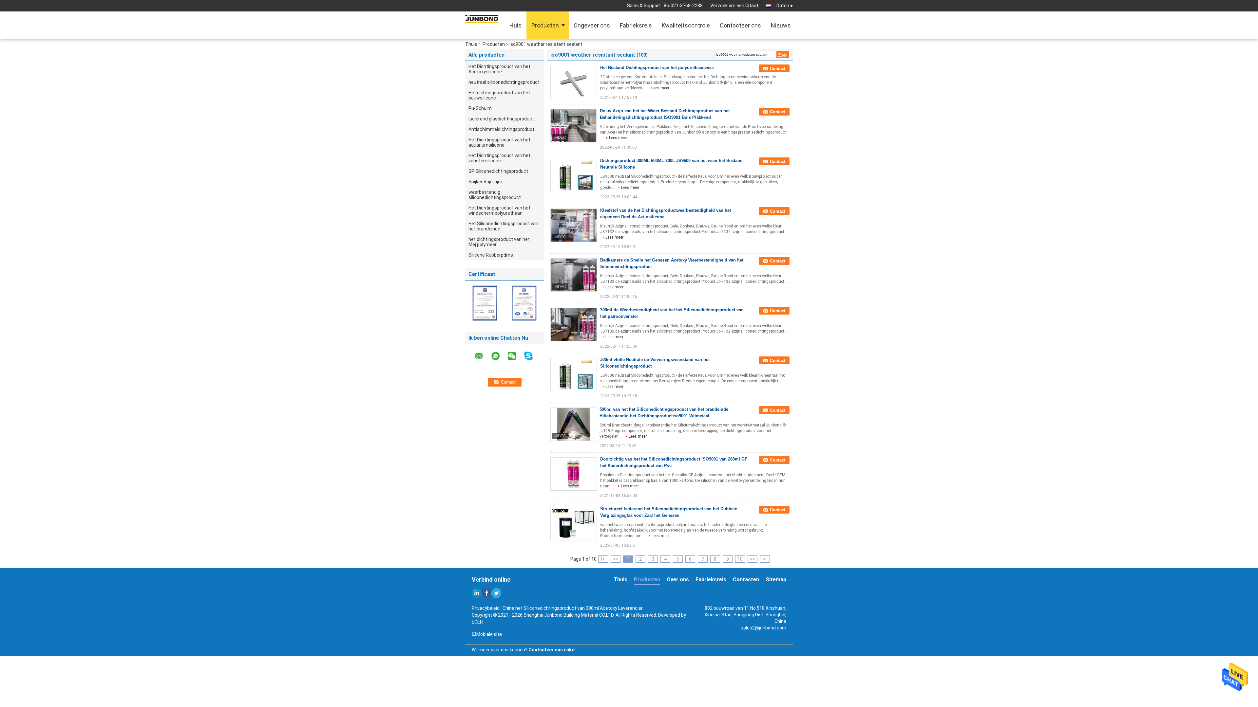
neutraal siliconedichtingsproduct (504, 82)
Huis (515, 25)
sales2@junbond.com (763, 627)
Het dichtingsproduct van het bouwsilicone (499, 95)
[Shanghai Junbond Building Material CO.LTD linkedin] (477, 593)
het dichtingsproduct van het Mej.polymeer (499, 242)
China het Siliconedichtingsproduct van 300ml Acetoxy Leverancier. (573, 608)
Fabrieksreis (636, 25)
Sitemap (776, 579)
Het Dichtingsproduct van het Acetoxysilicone (499, 69)
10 (740, 559)
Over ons (678, 579)
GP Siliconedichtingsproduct (498, 171)
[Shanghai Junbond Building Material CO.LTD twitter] (496, 593)
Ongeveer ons (592, 25)
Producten (545, 25)
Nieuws (781, 25)
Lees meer (660, 88)
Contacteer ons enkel (552, 649)
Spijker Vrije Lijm (485, 181)
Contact (777, 68)
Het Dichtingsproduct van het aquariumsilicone (499, 142)
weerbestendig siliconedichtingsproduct (494, 195)
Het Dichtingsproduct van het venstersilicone (499, 158)
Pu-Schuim (480, 108)
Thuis (471, 44)
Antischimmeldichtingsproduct (501, 129)
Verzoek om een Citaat (734, 5)
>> (752, 559)
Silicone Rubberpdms (490, 255)
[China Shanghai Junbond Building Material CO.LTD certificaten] (485, 302)
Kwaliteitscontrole (686, 25)
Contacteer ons (740, 25)
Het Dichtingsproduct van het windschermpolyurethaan (499, 210)
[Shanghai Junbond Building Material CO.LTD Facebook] (486, 593)
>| (765, 559)
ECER (477, 622)
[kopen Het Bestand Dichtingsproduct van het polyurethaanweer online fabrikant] (573, 82)
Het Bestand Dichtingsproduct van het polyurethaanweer (657, 67)
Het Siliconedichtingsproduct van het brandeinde (503, 226)
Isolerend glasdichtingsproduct (501, 118)
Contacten (746, 579)
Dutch (782, 5)
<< (615, 559)
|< (603, 559)
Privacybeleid (486, 608)
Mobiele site (489, 634)
